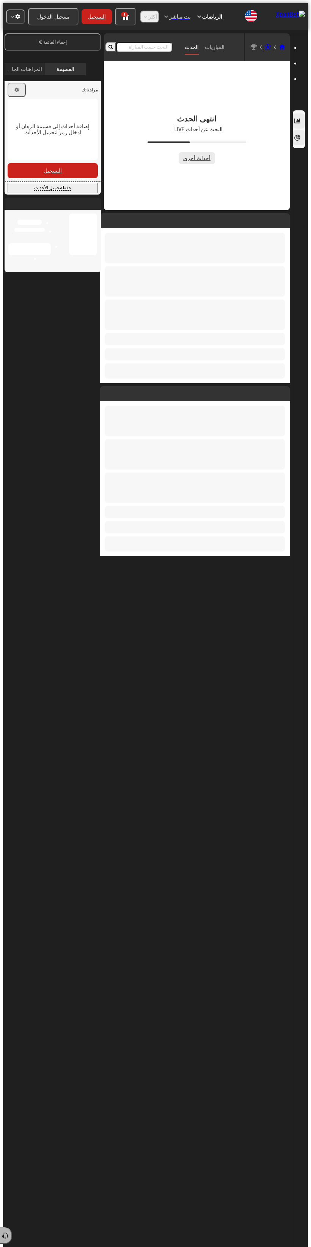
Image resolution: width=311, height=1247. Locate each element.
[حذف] (107, 392)
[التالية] (267, 392)
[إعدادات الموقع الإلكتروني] (15, 16)
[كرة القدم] (267, 47)
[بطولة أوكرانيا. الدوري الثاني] (253, 47)
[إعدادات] (17, 154)
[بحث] (110, 47)
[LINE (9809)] (282, 47)
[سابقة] (284, 392)
